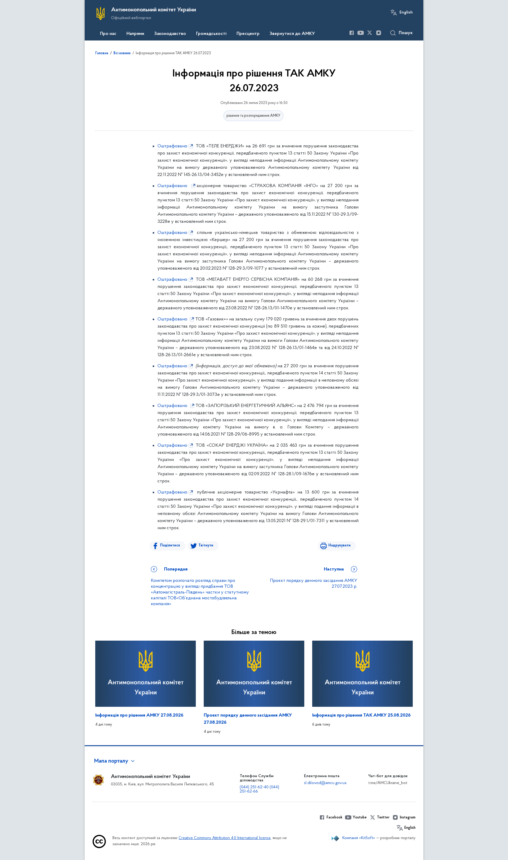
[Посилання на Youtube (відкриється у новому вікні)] (360, 33)
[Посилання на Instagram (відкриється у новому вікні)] (378, 33)
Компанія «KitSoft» (358, 838)
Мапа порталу (111, 761)
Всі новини (122, 53)
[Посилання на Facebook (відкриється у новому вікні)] (351, 33)
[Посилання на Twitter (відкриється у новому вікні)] (369, 33)
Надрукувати (339, 545)
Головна (101, 53)
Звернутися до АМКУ (292, 33)
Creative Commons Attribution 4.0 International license (225, 838)
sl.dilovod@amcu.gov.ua (325, 783)
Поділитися (170, 545)
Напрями (135, 33)
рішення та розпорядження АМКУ (253, 116)
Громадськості (211, 33)
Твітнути (205, 545)
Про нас (108, 33)
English (406, 12)
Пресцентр (248, 33)
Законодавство (170, 33)
